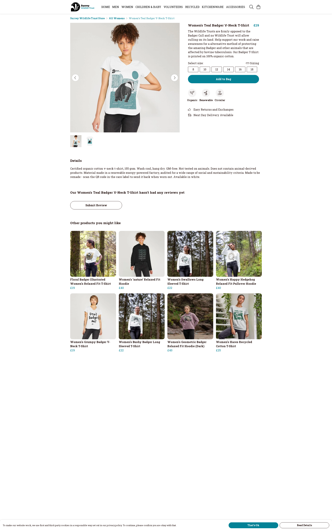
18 (252, 69)
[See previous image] (75, 77)
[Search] (251, 6)
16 (240, 69)
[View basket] (258, 6)
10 (205, 69)
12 (216, 69)
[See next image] (174, 77)
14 (228, 69)
